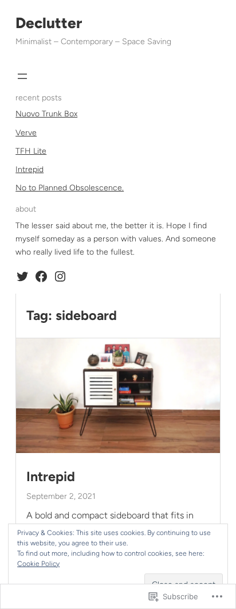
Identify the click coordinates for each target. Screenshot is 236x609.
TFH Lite (30, 151)
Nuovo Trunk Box (46, 114)
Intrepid (29, 169)
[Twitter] (22, 276)
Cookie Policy (38, 564)
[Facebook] (41, 276)
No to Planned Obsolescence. (69, 188)
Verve (26, 133)
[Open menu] (22, 76)
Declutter (48, 23)
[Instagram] (60, 276)
